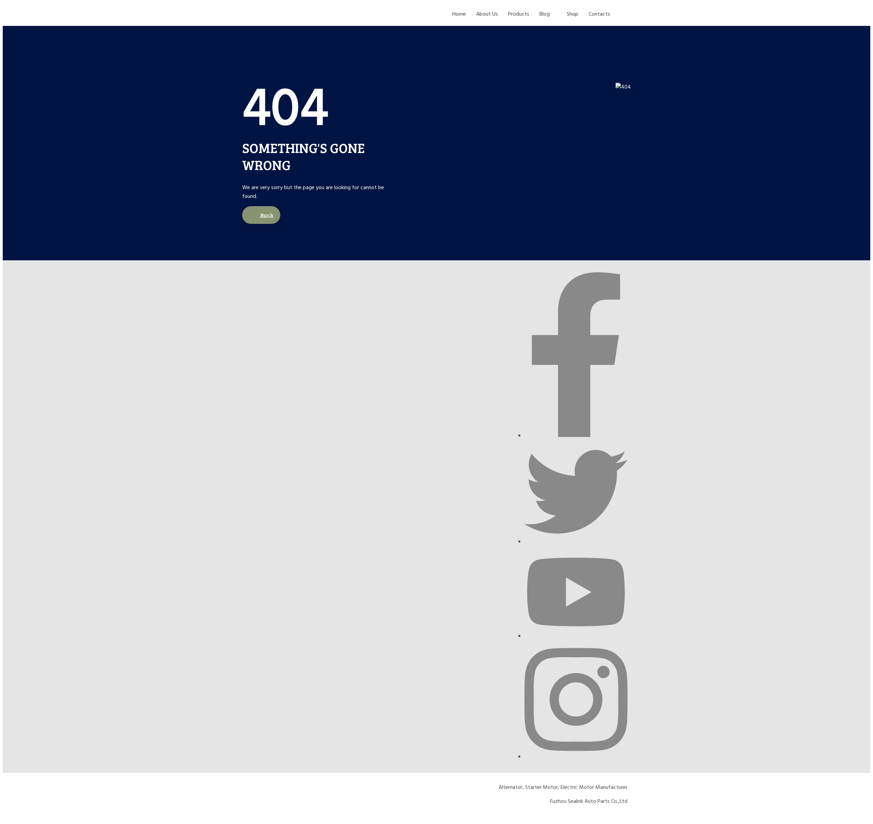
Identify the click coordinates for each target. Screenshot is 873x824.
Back (266, 214)
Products (518, 14)
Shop (572, 14)
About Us (487, 14)
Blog (544, 14)
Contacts (599, 14)
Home (459, 14)
